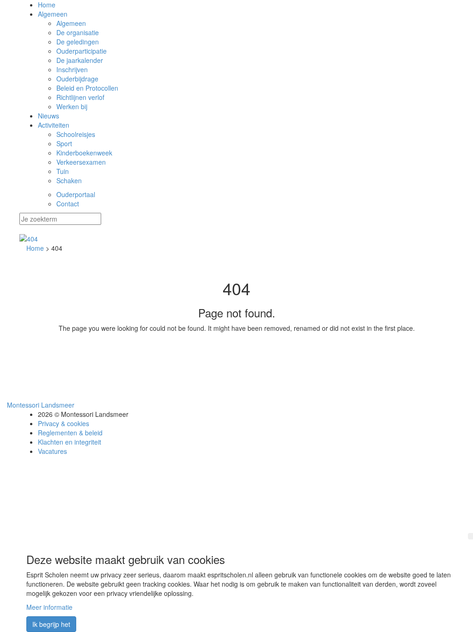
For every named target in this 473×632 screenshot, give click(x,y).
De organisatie (77, 32)
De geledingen (77, 41)
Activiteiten (53, 125)
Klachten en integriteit (69, 441)
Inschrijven (72, 69)
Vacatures (52, 451)
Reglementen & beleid (70, 432)
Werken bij (71, 106)
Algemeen (52, 14)
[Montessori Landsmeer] (236, 238)
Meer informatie (49, 607)
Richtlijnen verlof (80, 97)
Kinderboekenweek (84, 152)
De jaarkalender (79, 60)
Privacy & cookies (63, 423)
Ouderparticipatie (81, 51)
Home (46, 4)
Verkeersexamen (81, 162)
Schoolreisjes (75, 134)
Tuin (62, 171)
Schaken (69, 180)
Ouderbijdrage (77, 78)
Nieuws (48, 115)
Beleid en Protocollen (87, 88)
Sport (64, 143)
